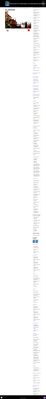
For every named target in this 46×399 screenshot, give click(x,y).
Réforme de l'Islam (35, 292)
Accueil (43, 1)
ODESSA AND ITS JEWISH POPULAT (35, 28)
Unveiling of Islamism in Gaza (36, 378)
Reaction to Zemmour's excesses (36, 58)
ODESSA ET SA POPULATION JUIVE (36, 26)
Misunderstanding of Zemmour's (36, 60)
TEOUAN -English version (35, 207)
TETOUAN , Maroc (35, 204)
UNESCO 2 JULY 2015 (36, 43)
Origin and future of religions (36, 252)
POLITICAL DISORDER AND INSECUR (36, 13)
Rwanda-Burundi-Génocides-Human (36, 80)
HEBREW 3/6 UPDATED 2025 (36, 260)
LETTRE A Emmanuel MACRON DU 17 (36, 353)
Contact (43, 4)
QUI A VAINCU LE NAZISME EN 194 (35, 187)
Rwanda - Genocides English (36, 82)
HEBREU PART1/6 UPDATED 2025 (35, 257)
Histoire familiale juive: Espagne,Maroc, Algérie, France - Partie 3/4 (36, 172)
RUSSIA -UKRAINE (35, 337)
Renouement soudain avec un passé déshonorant (36, 218)
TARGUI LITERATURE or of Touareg (36, 189)
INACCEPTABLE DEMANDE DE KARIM (36, 33)
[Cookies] (1, 397)
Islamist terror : (35, 286)
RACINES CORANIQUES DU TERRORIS (36, 279)
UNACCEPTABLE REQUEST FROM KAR (36, 36)
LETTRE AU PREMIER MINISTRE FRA (36, 389)
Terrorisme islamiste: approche (36, 284)
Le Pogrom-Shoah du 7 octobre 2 (36, 10)
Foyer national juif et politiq (36, 103)
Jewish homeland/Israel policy (36, 118)
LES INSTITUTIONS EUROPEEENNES (36, 146)
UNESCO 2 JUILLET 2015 (36, 45)
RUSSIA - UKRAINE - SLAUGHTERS (36, 347)
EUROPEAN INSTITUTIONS (35, 143)
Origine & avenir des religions (36, 249)
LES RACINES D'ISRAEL (36, 115)
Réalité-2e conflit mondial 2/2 (35, 200)
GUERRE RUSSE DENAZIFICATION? (36, 355)
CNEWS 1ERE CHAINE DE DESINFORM (36, 52)
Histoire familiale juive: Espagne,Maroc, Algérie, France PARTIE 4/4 (36, 175)
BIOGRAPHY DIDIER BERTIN (36, 98)
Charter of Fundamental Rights (36, 130)
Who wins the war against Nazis (35, 184)
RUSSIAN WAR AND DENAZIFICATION (36, 358)
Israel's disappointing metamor (36, 123)
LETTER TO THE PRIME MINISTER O (36, 391)
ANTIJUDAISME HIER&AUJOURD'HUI (36, 247)
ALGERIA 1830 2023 (36, 180)
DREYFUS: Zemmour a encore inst (36, 50)
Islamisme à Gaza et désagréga (36, 111)
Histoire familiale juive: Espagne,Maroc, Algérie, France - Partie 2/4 (36, 168)
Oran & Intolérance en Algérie (36, 202)
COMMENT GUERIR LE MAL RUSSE (36, 360)
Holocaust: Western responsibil (36, 41)
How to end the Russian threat (36, 363)
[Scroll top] (44, 397)
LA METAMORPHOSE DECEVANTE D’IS (36, 120)
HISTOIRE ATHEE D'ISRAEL (35, 113)
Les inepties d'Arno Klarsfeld (36, 23)
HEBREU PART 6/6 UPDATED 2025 (35, 262)
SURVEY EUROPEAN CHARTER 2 (36, 138)
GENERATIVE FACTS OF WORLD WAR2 (36, 195)
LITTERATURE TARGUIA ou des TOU (36, 192)
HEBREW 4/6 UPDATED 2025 (36, 265)
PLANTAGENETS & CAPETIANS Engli (36, 212)
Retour (18, 30)
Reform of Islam (35, 275)
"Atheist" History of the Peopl (36, 380)
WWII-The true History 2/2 (36, 68)
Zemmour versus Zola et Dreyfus (36, 47)
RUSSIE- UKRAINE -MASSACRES (36, 345)
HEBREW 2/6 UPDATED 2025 (36, 270)
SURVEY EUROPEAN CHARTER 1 (36, 136)
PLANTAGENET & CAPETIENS (35, 209)
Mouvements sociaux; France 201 (36, 228)
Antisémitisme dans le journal (36, 55)
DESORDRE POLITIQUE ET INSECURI (36, 15)
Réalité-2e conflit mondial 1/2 (35, 197)
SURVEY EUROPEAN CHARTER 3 (36, 141)
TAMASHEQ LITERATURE (35, 162)
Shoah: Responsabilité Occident (36, 38)
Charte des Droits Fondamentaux (35, 133)
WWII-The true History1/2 (35, 65)
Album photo (43, 3)
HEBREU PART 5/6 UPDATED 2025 (35, 268)
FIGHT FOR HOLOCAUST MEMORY (36, 151)
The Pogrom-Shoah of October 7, (36, 18)
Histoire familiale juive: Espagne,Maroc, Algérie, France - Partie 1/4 (36, 165)
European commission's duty (36, 149)
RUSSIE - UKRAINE (35, 342)
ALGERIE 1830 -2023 (36, 182)
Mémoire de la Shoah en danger (36, 154)
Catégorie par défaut (36, 235)
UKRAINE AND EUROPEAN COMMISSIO (36, 350)
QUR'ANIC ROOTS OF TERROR (36, 282)
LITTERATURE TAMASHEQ (35, 159)
